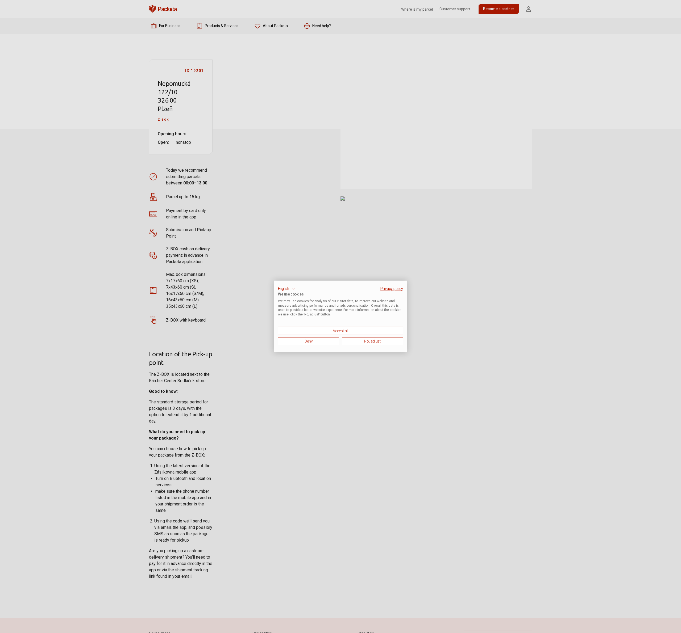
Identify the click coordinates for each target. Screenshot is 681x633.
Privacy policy (391, 288)
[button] (286, 289)
